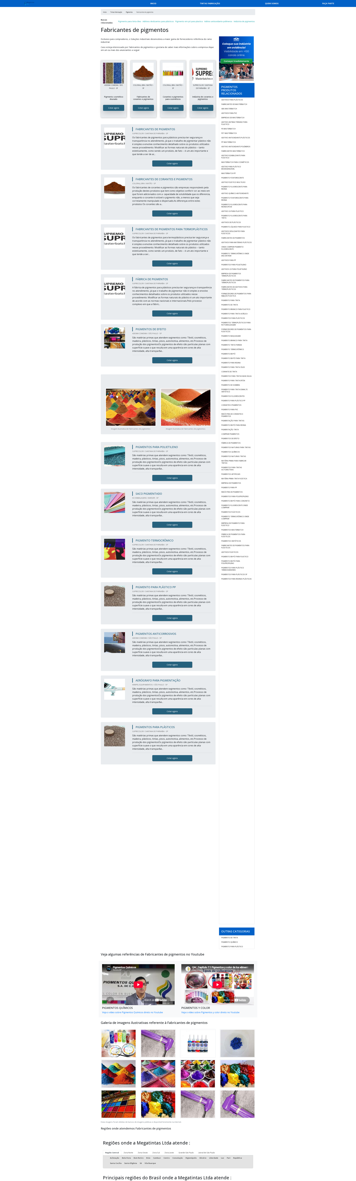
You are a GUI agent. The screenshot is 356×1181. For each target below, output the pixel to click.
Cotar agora (113, 108)
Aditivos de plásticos (231, 222)
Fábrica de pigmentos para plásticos (233, 535)
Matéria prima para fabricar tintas (233, 462)
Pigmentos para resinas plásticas (236, 579)
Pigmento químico (229, 942)
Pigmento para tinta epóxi (233, 380)
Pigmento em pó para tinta (233, 358)
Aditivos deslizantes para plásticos (158, 21)
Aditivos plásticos (229, 552)
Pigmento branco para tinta (234, 340)
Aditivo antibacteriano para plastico (234, 123)
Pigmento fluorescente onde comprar (234, 506)
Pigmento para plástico (232, 946)
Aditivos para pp (228, 260)
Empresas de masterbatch (232, 117)
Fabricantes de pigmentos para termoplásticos (235, 281)
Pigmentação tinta (230, 429)
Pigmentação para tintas (232, 420)
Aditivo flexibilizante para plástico (233, 156)
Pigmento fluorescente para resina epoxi (234, 205)
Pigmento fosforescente (232, 178)
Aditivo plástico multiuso (233, 182)
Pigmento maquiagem (231, 336)
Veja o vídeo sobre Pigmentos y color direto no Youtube (210, 1012)
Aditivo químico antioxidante (235, 193)
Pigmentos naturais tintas (233, 456)
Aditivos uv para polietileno (234, 269)
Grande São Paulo (186, 1152)
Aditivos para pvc (229, 113)
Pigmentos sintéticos (231, 541)
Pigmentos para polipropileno (235, 496)
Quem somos (272, 3)
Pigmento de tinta (229, 305)
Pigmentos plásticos (230, 512)
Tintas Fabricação (210, 3)
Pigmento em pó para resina (233, 425)
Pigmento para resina (231, 363)
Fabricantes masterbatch (233, 151)
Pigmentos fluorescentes (233, 396)
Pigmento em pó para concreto (235, 501)
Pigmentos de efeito (230, 438)
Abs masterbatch (229, 109)
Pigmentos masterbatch (232, 530)
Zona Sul (156, 1152)
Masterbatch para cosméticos (235, 162)
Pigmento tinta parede (231, 345)
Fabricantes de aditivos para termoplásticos (234, 288)
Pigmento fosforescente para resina (234, 199)
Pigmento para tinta (230, 300)
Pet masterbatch (229, 133)
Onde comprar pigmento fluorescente (232, 248)
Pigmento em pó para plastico (189, 21)
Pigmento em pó (228, 354)
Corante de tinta (229, 371)
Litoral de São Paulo (206, 1152)
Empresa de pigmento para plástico (233, 524)
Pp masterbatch (228, 142)
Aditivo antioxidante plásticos (235, 137)
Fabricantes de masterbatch (234, 104)
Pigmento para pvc (229, 409)
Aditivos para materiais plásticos (236, 242)
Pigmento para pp (229, 487)
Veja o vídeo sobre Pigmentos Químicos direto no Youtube (132, 1012)
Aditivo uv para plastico (232, 211)
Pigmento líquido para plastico (235, 227)
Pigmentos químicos (230, 452)
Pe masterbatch (228, 129)
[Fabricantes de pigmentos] (113, 73)
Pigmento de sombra (230, 385)
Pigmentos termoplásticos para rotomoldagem (236, 323)
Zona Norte (128, 1152)
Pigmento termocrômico (232, 349)
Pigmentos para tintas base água (236, 376)
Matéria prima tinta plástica (234, 478)
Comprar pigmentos (230, 434)
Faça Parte (328, 3)
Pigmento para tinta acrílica (234, 314)
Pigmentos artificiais (230, 474)
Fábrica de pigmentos (231, 443)
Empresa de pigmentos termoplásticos (231, 274)
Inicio (153, 3)
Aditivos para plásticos (232, 100)
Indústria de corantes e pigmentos (232, 415)
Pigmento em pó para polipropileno (230, 562)
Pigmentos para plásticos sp (234, 574)
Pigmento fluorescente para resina (234, 188)
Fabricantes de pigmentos (233, 238)
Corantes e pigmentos (231, 405)
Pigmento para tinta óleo (129, 21)
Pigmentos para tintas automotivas (231, 468)
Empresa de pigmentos (231, 483)
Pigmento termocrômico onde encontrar (235, 254)
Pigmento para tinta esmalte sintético (234, 390)
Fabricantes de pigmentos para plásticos (235, 546)
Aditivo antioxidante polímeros (218, 21)
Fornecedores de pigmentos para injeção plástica (236, 294)
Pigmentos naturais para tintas (236, 447)
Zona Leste (169, 1152)
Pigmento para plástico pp (233, 400)
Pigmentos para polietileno (233, 264)
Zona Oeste (143, 1152)
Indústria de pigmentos (244, 21)
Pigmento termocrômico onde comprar (235, 517)
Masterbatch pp (228, 173)
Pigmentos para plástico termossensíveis (232, 569)
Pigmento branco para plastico (235, 309)
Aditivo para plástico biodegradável (231, 167)
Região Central (112, 1152)
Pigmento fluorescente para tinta (234, 216)
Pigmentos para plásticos (233, 318)
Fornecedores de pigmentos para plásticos (236, 330)
